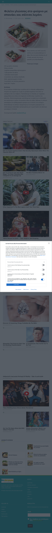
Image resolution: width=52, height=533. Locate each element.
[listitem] (26, 262)
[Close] (49, 243)
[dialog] (26, 266)
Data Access (26, 289)
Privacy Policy (34, 289)
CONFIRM (16, 284)
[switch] (43, 265)
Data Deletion (18, 289)
